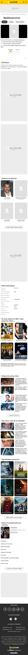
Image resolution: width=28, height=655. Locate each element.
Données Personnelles (8, 639)
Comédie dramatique (18, 40)
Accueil (3, 14)
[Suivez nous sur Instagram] (14, 609)
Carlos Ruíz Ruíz (6, 41)
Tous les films (11, 14)
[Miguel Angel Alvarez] (21, 188)
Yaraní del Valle (21, 220)
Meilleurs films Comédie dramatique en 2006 (13, 365)
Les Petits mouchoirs (7, 340)
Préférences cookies (22, 638)
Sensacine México (12, 631)
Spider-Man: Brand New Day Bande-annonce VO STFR (7, 512)
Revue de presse (18, 639)
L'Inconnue (3, 555)
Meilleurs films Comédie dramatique (11, 364)
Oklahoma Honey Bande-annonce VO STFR (21, 477)
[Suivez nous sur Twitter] (10, 609)
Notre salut (3, 549)
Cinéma (6, 14)
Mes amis (17, 49)
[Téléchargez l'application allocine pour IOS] (11, 618)
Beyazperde (6, 629)
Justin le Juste (4, 563)
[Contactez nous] (23, 609)
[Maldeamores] (14, 31)
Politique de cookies (12, 638)
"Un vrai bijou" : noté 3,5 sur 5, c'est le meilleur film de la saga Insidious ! (21, 388)
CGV (6, 638)
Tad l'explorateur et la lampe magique (10, 557)
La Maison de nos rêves (6, 543)
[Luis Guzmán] (7, 188)
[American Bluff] (7, 351)
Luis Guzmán (7, 45)
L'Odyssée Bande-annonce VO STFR (21, 494)
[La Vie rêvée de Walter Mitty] (21, 351)
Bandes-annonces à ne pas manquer (14, 517)
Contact (3, 636)
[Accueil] (12, 2)
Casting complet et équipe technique (14, 227)
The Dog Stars (13, 527)
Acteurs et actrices (9, 178)
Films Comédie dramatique (21, 14)
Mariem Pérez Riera (17, 41)
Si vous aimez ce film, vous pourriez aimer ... (12, 320)
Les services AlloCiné (10, 641)
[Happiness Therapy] (21, 331)
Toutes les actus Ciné (14, 415)
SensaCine (19, 627)
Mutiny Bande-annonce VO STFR (7, 477)
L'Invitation (3, 541)
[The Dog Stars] (5, 532)
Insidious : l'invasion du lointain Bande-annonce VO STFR (7, 494)
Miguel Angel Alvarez (16, 45)
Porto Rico (16, 288)
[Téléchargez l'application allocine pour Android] (16, 618)
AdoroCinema (19, 629)
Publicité (24, 636)
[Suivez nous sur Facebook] (5, 609)
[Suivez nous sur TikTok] (18, 609)
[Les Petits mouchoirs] (7, 331)
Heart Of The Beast (5, 546)
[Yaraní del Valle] (21, 211)
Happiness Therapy (21, 340)
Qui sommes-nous (10, 636)
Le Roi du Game (5, 560)
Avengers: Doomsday (6, 552)
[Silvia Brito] (7, 211)
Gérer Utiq (19, 641)
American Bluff (7, 360)
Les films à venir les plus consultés (14, 568)
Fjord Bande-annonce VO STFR (21, 512)
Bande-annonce (14, 532)
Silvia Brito (7, 220)
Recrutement (18, 636)
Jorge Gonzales (7, 43)
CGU (2, 638)
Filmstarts (5, 627)
